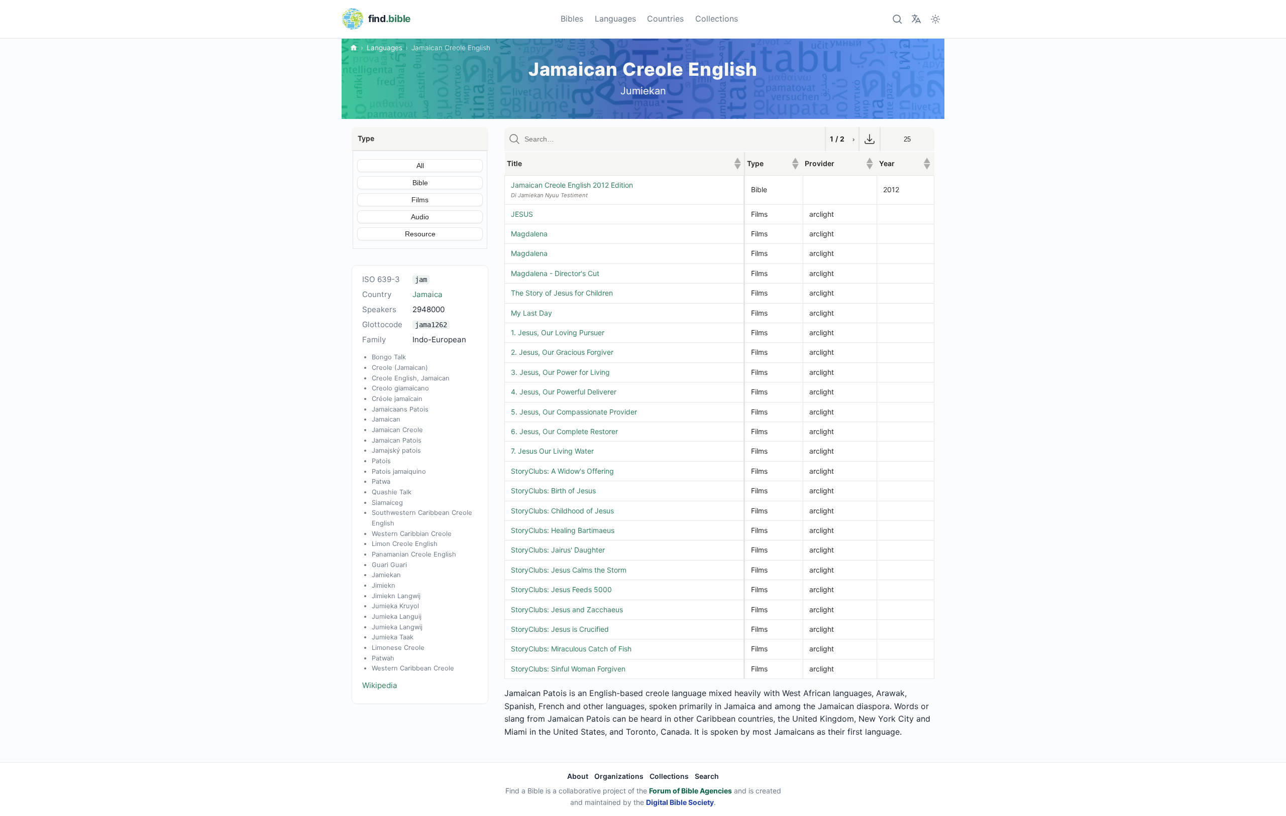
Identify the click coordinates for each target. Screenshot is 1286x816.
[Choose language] (916, 19)
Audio (420, 217)
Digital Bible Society (680, 802)
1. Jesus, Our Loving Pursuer (557, 332)
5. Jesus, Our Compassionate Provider (574, 411)
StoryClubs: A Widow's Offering (562, 471)
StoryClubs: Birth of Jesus (553, 490)
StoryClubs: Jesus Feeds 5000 (561, 589)
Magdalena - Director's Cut (555, 273)
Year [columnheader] (904, 163)
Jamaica (427, 294)
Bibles (572, 19)
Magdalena (529, 233)
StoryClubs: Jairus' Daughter (558, 550)
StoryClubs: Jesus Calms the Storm (568, 570)
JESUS (522, 214)
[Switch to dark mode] (935, 19)
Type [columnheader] (773, 163)
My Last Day (531, 313)
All (420, 166)
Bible (420, 183)
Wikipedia (379, 685)
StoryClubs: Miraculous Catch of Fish (571, 648)
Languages (615, 19)
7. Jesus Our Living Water (552, 451)
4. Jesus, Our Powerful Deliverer (563, 391)
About (577, 776)
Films (419, 200)
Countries (665, 19)
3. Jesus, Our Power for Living (560, 372)
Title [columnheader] (624, 163)
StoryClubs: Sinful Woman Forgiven (568, 668)
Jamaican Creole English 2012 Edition (572, 185)
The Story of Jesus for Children (562, 293)
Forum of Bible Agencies (690, 790)
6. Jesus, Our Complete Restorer (564, 431)
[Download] (870, 139)
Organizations (619, 776)
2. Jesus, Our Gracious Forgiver (562, 352)
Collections (716, 19)
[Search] (897, 19)
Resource (420, 234)
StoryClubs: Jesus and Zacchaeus (567, 609)
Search (707, 776)
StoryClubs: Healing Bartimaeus (562, 530)
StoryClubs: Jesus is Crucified (560, 629)
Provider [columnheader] (839, 163)
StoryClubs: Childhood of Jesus (562, 510)
